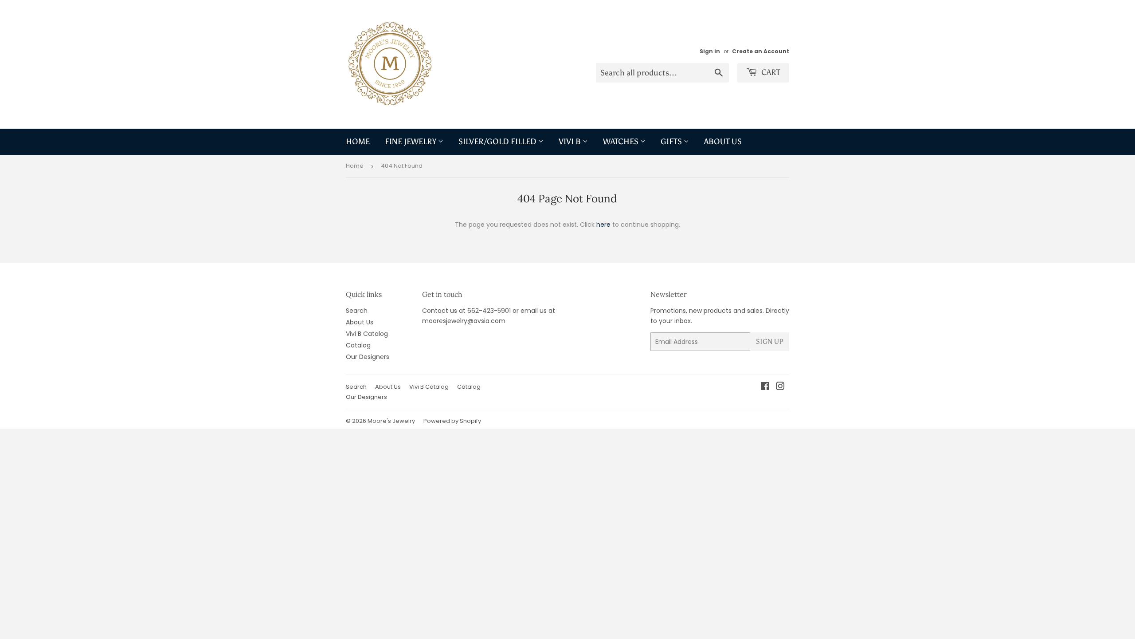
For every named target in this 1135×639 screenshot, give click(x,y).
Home (358, 141)
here (603, 224)
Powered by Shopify (452, 421)
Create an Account (760, 51)
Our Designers (367, 356)
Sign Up (769, 341)
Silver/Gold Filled (498, 141)
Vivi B (571, 141)
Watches (621, 141)
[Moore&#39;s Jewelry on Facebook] (765, 387)
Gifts (672, 141)
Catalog (358, 345)
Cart (769, 72)
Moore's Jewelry (391, 421)
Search (357, 310)
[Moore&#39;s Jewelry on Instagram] (780, 387)
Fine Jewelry (411, 141)
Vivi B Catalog (367, 333)
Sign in (710, 51)
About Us (723, 141)
